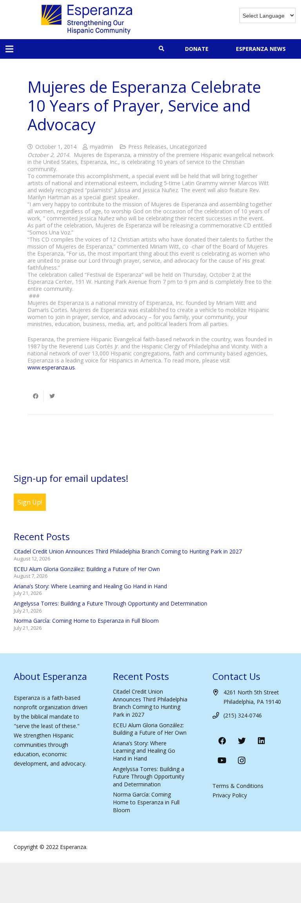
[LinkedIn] (261, 741)
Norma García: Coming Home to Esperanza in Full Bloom (86, 620)
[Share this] (35, 396)
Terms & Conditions (237, 785)
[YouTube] (222, 760)
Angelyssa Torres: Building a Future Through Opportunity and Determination (110, 603)
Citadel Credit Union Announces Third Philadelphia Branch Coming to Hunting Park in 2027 (128, 551)
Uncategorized (188, 146)
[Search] (161, 48)
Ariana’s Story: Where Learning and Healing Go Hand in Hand (90, 586)
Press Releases (147, 146)
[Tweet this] (52, 396)
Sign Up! (30, 502)
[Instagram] (242, 760)
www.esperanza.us (51, 367)
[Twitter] (242, 741)
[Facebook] (222, 741)
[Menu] (9, 49)
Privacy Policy (229, 795)
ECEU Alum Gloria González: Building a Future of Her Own (87, 569)
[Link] (86, 19)
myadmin (101, 146)
